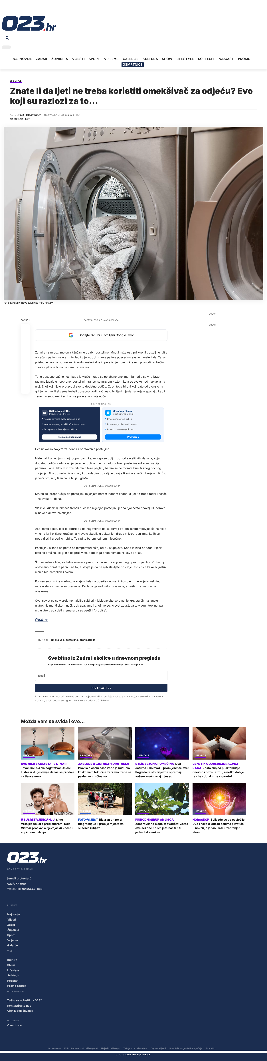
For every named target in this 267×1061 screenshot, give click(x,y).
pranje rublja (87, 639)
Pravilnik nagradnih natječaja (185, 1048)
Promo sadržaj (17, 986)
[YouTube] (10, 9)
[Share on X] (25, 336)
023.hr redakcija (30, 115)
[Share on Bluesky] (25, 380)
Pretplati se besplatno (69, 437)
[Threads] (38, 9)
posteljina (72, 639)
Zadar (11, 924)
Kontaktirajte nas (19, 1005)
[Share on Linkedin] (25, 354)
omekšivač (57, 639)
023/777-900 (16, 883)
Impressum (54, 1048)
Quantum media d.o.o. (138, 1054)
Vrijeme (12, 940)
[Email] (25, 389)
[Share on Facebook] (25, 328)
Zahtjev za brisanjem (135, 1048)
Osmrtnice (14, 1025)
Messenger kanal (123, 411)
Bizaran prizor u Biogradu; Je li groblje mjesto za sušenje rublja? (101, 824)
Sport (11, 935)
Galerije (12, 945)
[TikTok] (21, 9)
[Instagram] (15, 9)
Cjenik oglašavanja (20, 1010)
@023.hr (41, 619)
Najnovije (13, 914)
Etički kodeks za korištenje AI (81, 1048)
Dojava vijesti (158, 1048)
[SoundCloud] (26, 9)
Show (11, 965)
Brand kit (211, 1048)
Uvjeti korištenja (110, 1048)
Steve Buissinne (29, 303)
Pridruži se (133, 437)
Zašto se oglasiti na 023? (24, 1000)
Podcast (13, 980)
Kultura (12, 960)
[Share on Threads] (25, 371)
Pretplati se (101, 687)
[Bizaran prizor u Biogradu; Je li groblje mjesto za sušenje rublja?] (105, 799)
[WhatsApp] (32, 9)
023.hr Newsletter (59, 411)
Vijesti (11, 919)
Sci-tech (13, 975)
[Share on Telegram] (25, 363)
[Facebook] (4, 9)
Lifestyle (16, 81)
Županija (85, 811)
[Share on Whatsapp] (25, 345)
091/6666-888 (32, 889)
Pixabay (49, 303)
